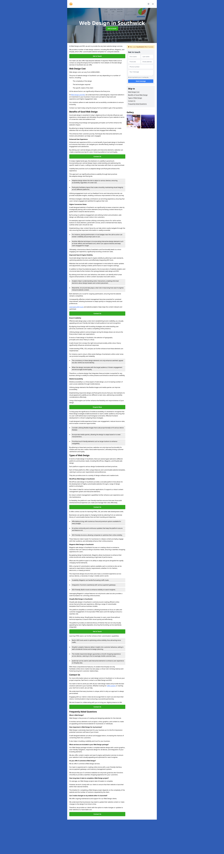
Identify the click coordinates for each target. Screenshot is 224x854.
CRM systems (111, 686)
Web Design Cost (133, 92)
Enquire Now (97, 407)
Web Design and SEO (78, 95)
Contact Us (97, 156)
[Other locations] (148, 4)
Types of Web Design (135, 98)
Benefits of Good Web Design (138, 95)
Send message (141, 81)
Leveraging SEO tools (76, 307)
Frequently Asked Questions (137, 104)
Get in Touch (97, 56)
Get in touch (112, 28)
